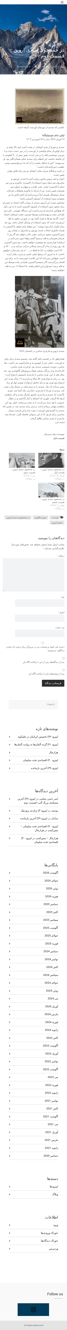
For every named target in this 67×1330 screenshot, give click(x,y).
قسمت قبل (58, 438)
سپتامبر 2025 (50, 919)
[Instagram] (33, 1309)
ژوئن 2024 (52, 990)
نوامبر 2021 (51, 1100)
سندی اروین (57, 522)
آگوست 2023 (50, 1045)
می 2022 (53, 1077)
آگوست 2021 (50, 1116)
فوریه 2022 (51, 1085)
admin (45, 66)
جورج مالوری (40, 517)
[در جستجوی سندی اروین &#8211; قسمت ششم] (51, 490)
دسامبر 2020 (50, 1155)
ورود (55, 1224)
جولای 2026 (51, 880)
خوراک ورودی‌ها (49, 1232)
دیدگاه (60, 556)
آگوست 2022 (50, 1069)
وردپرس (53, 1248)
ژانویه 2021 (51, 1147)
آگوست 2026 (50, 872)
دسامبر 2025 (50, 904)
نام (62, 597)
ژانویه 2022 (51, 1092)
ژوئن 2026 (52, 888)
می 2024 (53, 998)
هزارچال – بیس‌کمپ (47, 838)
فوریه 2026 (51, 896)
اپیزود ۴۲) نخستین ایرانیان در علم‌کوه (38, 736)
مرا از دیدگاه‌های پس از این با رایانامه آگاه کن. (43, 662)
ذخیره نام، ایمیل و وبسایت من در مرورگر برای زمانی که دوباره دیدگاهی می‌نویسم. (35, 649)
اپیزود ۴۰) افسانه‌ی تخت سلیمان (40, 760)
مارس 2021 (51, 1139)
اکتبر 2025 (52, 912)
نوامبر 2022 (51, 1061)
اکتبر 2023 (52, 1037)
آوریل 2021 (51, 1132)
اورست (55, 517)
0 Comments (23, 66)
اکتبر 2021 (52, 1108)
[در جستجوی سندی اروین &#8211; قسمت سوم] (22, 460)
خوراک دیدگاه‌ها (49, 1240)
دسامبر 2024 (50, 951)
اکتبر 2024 (52, 967)
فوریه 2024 (51, 1022)
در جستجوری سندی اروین (17, 517)
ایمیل (61, 612)
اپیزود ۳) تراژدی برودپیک (34, 810)
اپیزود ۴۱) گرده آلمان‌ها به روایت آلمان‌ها (36, 744)
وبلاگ (36, 66)
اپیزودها (54, 1186)
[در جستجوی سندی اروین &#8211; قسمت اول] (51, 460)
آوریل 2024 (51, 1006)
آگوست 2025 (50, 927)
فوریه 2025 (51, 943)
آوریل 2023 (51, 1053)
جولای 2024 (51, 982)
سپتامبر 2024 (50, 974)
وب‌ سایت (59, 627)
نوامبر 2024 (51, 959)
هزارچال (53, 752)
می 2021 (53, 1124)
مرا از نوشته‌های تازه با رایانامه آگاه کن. (46, 673)
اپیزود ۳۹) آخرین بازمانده (44, 768)
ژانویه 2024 (51, 1029)
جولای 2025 (51, 935)
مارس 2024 (51, 1014)
